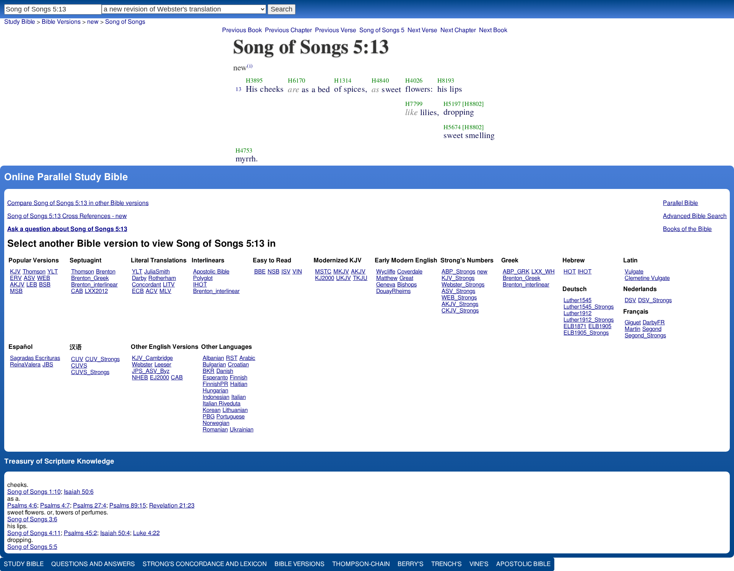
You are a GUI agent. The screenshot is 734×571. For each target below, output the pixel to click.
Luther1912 (577, 313)
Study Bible (19, 22)
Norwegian (216, 423)
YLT (52, 272)
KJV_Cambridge (152, 358)
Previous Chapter (288, 30)
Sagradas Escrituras (35, 358)
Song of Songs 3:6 (32, 519)
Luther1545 (577, 300)
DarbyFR (654, 322)
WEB (43, 278)
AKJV (17, 285)
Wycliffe (385, 272)
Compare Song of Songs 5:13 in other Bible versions (78, 203)
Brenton (105, 272)
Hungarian (215, 391)
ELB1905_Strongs (586, 333)
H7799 (413, 103)
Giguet (633, 322)
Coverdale (409, 272)
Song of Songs (125, 22)
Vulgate (634, 272)
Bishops (407, 285)
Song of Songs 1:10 (34, 492)
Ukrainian (241, 430)
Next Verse (422, 30)
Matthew (387, 278)
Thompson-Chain (361, 564)
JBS (47, 365)
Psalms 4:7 (55, 506)
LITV (169, 285)
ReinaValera (25, 365)
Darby (139, 278)
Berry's (411, 564)
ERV (16, 278)
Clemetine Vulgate (647, 278)
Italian (238, 397)
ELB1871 (574, 326)
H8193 (446, 80)
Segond (651, 329)
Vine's (479, 564)
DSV (630, 300)
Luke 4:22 (146, 533)
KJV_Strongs (458, 278)
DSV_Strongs (655, 300)
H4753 (244, 150)
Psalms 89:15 (127, 506)
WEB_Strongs (459, 298)
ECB (138, 291)
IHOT (200, 285)
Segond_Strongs (645, 335)
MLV (165, 291)
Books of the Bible (687, 229)
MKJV (341, 272)
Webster (142, 365)
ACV (152, 291)
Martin (632, 329)
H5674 (452, 127)
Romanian (215, 430)
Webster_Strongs (463, 285)
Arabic (247, 358)
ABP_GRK (516, 272)
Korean (212, 410)
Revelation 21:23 (172, 506)
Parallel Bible (680, 203)
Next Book (493, 30)
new (482, 272)
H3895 (254, 80)
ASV (29, 278)
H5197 (452, 103)
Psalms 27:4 (89, 506)
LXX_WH (543, 272)
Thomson (34, 272)
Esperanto (215, 378)
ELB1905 (599, 326)
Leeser (162, 365)
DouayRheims (393, 291)
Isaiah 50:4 (115, 533)
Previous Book (242, 30)
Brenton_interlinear (94, 285)
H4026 (413, 80)
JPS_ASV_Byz (150, 371)
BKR (208, 371)
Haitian (238, 384)
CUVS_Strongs (90, 372)
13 (238, 89)
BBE (260, 272)
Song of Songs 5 (381, 30)
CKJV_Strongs (460, 311)
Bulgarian (214, 365)
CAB (77, 291)
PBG (208, 417)
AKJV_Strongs (460, 304)
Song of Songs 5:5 (32, 547)
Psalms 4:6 (22, 506)
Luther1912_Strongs (588, 320)
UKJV (343, 278)
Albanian (213, 358)
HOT (569, 272)
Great (406, 278)
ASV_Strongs (458, 291)
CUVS (79, 366)
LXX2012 (96, 291)
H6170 (296, 80)
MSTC (323, 272)
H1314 (342, 80)
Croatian (238, 365)
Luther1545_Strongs (588, 307)
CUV (77, 359)
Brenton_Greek (90, 278)
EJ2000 (159, 378)
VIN (297, 272)
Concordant (146, 285)
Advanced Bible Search (695, 216)
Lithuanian (235, 410)
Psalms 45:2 (80, 533)
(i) (249, 65)
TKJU (360, 278)
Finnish (238, 378)
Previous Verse (335, 30)
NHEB (140, 378)
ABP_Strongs (458, 272)
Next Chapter (458, 30)
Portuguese (230, 417)
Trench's (446, 564)
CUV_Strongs (102, 359)
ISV (286, 272)
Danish (224, 371)
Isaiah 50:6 (79, 492)
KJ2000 (324, 278)
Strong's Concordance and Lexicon (205, 564)
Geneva (385, 285)
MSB (16, 291)
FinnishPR (215, 384)
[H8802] (473, 103)
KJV (15, 272)
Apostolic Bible (523, 564)
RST (231, 358)
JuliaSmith (157, 272)
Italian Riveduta (221, 404)
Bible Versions (61, 22)
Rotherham (162, 278)
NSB (273, 272)
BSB (44, 285)
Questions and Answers (93, 564)
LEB (31, 285)
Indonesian (216, 397)
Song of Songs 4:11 (34, 533)
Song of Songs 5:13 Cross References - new (67, 216)
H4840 (380, 80)
